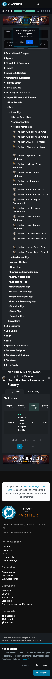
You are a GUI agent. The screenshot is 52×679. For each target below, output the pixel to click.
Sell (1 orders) (14, 392)
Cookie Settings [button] (9, 560)
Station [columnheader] (21, 406)
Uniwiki (5, 594)
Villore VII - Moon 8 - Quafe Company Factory (22, 422)
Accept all (43, 673)
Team (4, 553)
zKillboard (6, 590)
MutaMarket (8, 597)
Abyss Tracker (9, 572)
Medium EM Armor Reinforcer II (29, 149)
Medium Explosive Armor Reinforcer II (27, 166)
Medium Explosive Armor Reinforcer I (27, 157)
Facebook (10, 616)
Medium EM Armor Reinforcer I (32, 142)
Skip (22, 42)
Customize (43, 666)
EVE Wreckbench (10, 579)
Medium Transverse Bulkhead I (32, 233)
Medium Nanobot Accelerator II (32, 194)
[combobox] (10, 44)
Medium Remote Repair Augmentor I (26, 201)
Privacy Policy (26, 659)
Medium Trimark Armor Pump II (32, 252)
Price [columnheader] (33, 406)
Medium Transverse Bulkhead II (29, 240)
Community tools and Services (17, 604)
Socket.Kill (7, 601)
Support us (7, 550)
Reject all (25, 666)
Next (30, 42)
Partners (6, 546)
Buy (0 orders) (32, 392)
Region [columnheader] (9, 406)
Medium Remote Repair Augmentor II (26, 210)
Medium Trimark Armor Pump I (32, 247)
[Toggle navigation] (46, 4)
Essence (10, 422)
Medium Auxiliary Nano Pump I (32, 132)
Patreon (9, 623)
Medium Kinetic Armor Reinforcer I (26, 174)
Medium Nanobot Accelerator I (32, 189)
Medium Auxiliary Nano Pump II (32, 137)
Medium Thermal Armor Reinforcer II (26, 227)
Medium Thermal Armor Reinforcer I (26, 218)
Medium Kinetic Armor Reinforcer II (26, 183)
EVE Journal (8, 575)
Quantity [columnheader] (45, 406)
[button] (12, 4)
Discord (9, 619)
